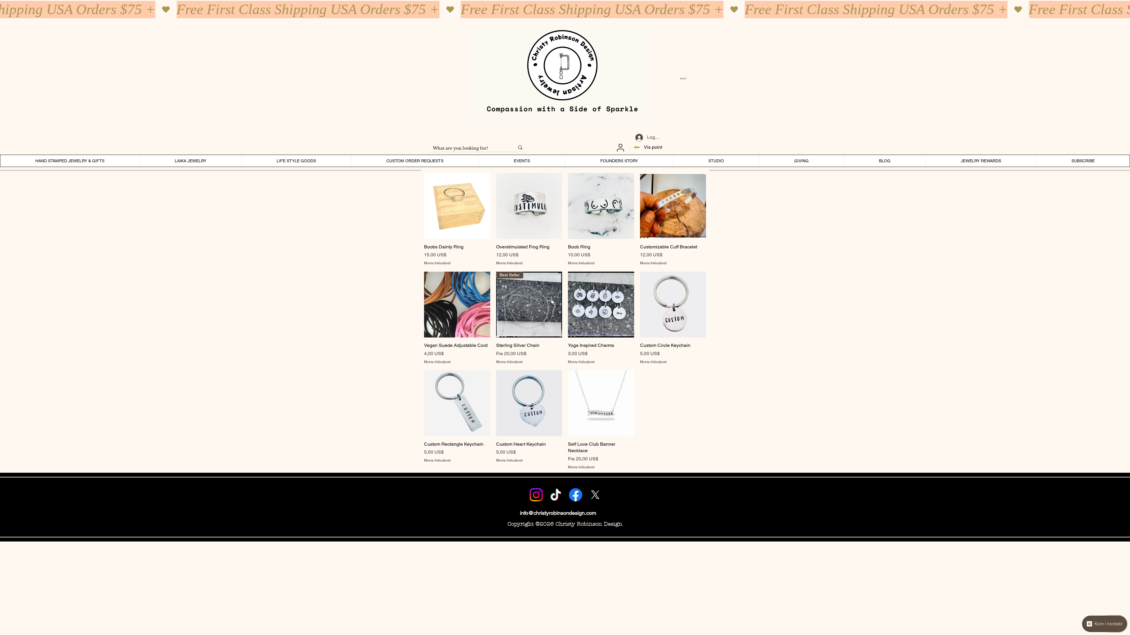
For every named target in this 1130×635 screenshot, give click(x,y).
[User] (620, 147)
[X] (595, 495)
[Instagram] (536, 495)
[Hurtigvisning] (457, 206)
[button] (684, 78)
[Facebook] (575, 495)
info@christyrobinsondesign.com (558, 513)
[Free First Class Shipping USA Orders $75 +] (565, 9)
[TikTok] (556, 495)
